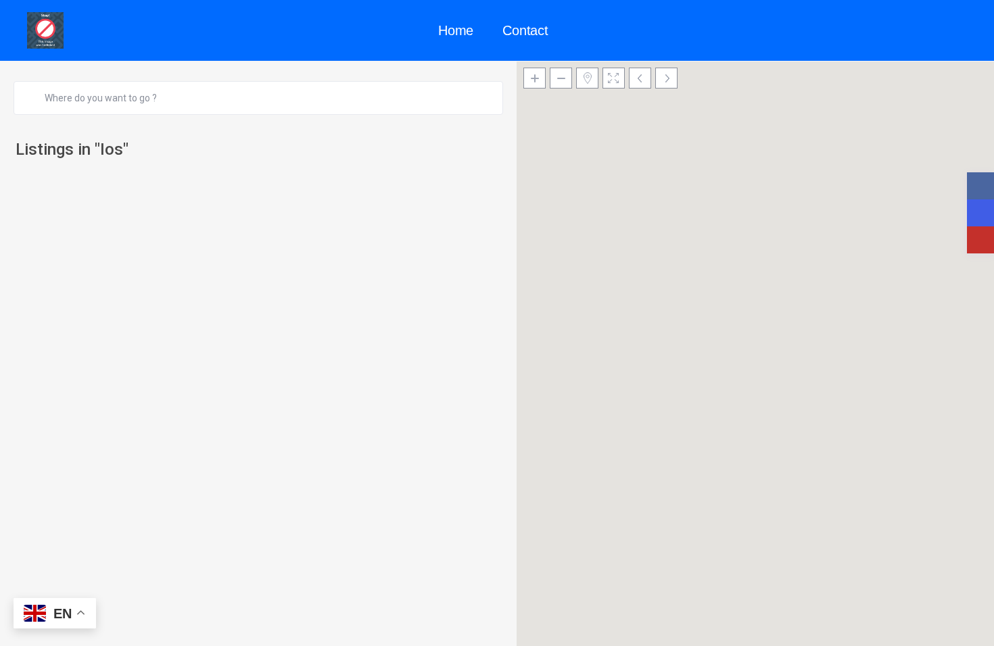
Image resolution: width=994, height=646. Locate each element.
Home (455, 30)
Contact (525, 30)
